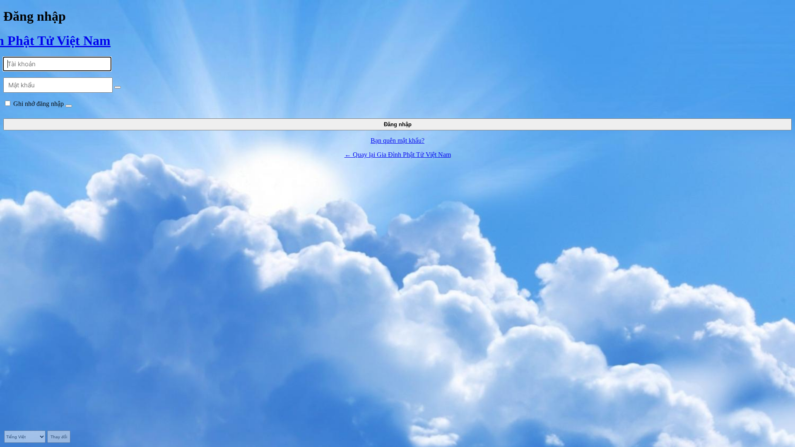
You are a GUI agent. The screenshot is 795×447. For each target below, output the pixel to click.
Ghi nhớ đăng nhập (38, 103)
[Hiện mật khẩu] (117, 87)
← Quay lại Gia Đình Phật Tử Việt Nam (397, 154)
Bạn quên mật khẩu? (397, 140)
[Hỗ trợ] (68, 106)
